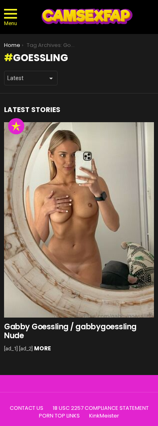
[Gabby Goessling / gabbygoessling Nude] (79, 220)
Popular (16, 126)
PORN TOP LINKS (59, 416)
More (42, 348)
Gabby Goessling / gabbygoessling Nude (70, 331)
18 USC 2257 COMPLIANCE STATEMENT (101, 408)
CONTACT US (26, 408)
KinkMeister (104, 416)
